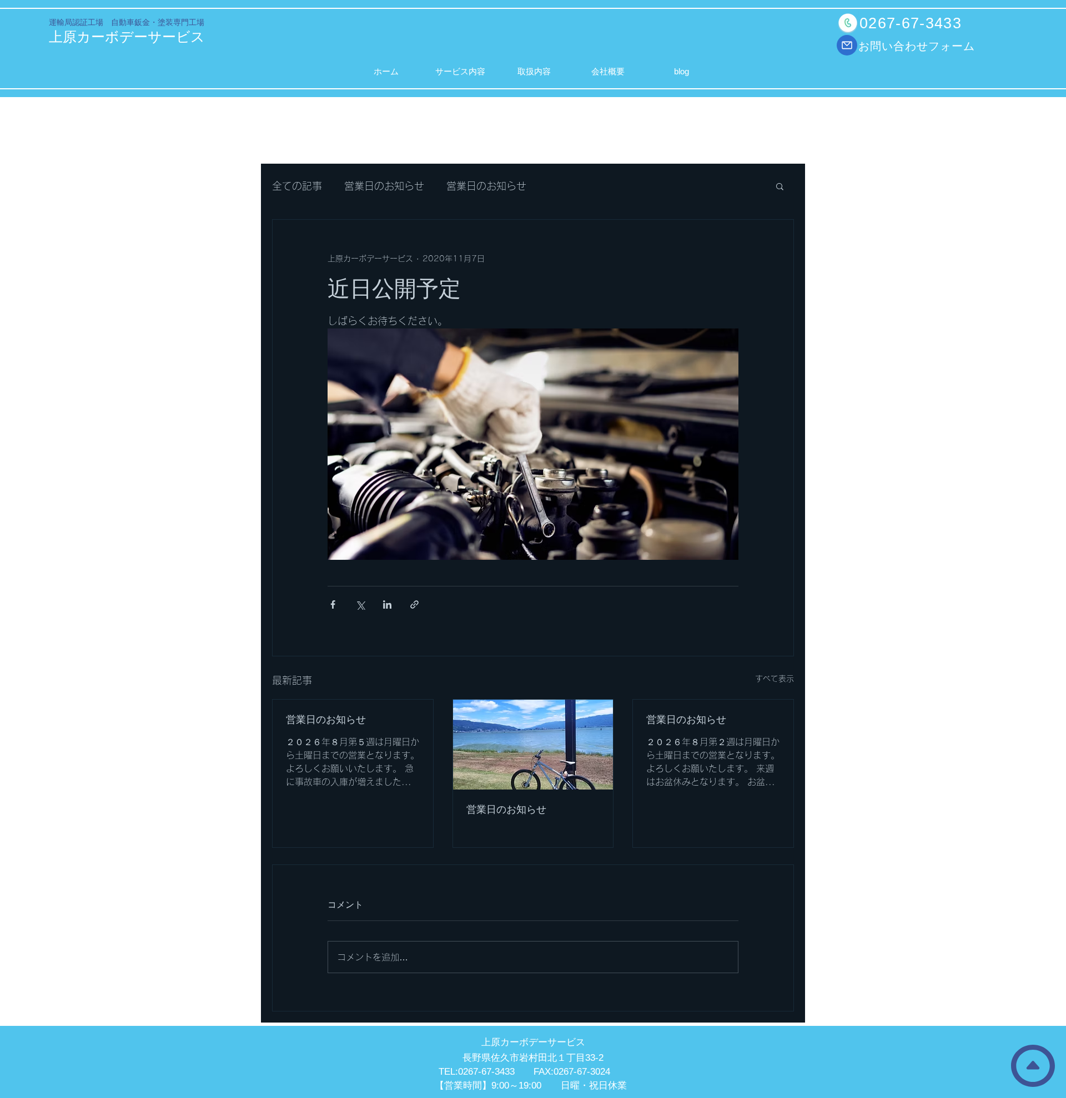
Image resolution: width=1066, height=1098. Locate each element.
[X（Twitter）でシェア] (360, 604)
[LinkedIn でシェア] (387, 604)
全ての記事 (297, 186)
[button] (780, 185)
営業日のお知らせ (384, 186)
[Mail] (847, 45)
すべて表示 (774, 678)
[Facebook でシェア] (333, 604)
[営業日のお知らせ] (533, 745)
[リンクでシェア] (414, 604)
